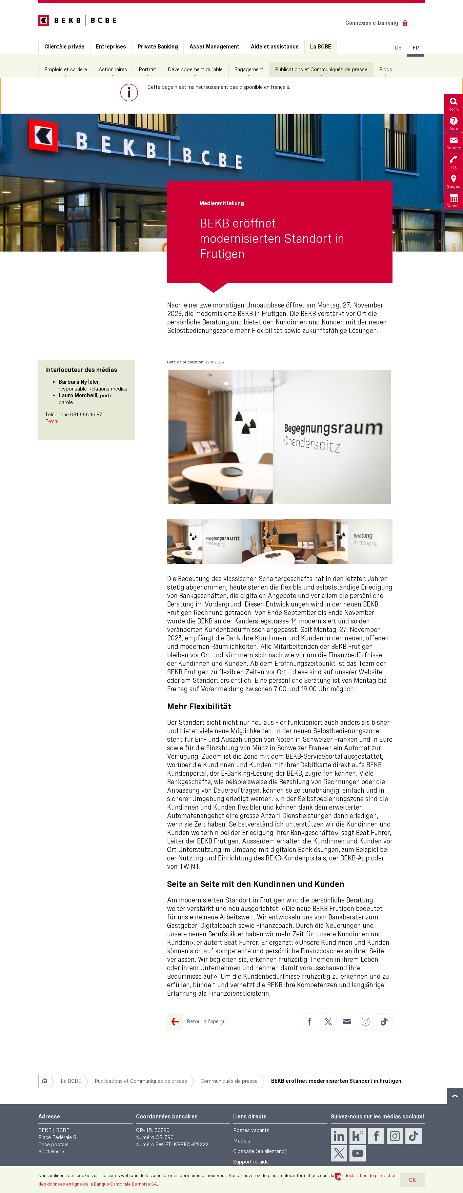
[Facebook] (376, 1136)
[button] (204, 541)
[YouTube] (357, 1153)
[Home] (45, 1081)
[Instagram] (395, 1136)
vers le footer (455, 1096)
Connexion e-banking (371, 23)
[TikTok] (413, 1136)
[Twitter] (339, 1153)
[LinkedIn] (339, 1136)
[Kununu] (357, 1136)
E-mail (52, 421)
